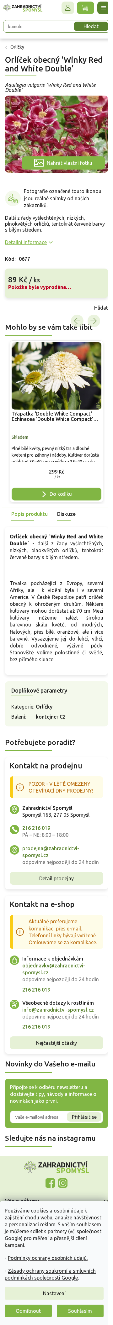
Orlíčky (44, 713)
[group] (54, 416)
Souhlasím (80, 1311)
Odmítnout (28, 1311)
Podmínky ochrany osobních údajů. (48, 1258)
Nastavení (54, 1293)
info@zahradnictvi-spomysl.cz (58, 1037)
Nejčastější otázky (54, 1077)
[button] (54, 465)
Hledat (86, 26)
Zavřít (19, 304)
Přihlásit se (79, 1151)
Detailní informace (26, 239)
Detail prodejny (54, 892)
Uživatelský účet (63, 7)
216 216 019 (36, 835)
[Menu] (99, 8)
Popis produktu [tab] (29, 507)
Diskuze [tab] (66, 507)
